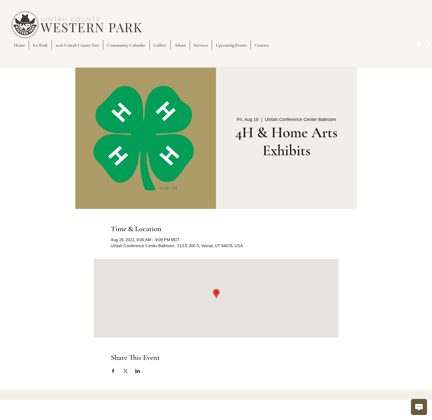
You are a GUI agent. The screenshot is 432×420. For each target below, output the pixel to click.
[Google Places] (419, 44)
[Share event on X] (125, 371)
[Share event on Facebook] (113, 371)
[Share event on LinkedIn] (137, 371)
